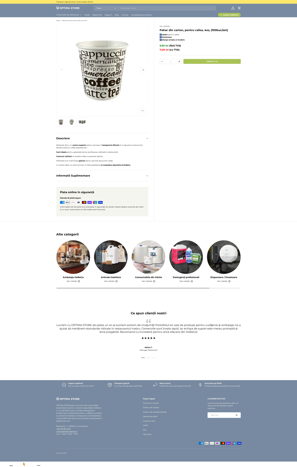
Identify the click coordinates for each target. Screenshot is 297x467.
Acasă (87, 15)
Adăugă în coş (212, 61)
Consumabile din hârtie (148, 277)
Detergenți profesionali (186, 277)
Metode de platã (150, 416)
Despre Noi (97, 15)
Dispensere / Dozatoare (223, 277)
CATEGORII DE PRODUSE (67, 15)
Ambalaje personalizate (141, 15)
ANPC (145, 425)
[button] (239, 8)
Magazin (108, 15)
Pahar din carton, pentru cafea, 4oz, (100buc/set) (75, 20)
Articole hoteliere (111, 277)
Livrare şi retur (149, 421)
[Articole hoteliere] (111, 257)
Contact (125, 15)
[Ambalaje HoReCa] (73, 257)
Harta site (147, 434)
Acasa (58, 20)
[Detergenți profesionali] (186, 257)
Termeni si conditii (151, 403)
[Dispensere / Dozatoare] (224, 257)
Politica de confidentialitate (155, 412)
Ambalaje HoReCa (73, 277)
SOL (145, 430)
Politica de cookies (151, 407)
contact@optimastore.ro (66, 431)
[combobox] (155, 8)
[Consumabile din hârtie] (148, 257)
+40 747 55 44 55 (63, 429)
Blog (117, 15)
